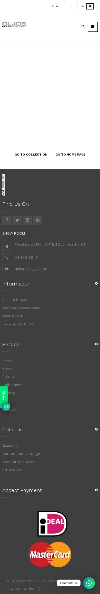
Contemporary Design (21, 427)
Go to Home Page (70, 154)
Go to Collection (31, 154)
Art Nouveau (12, 444)
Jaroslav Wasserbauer (21, 281)
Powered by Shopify (23, 562)
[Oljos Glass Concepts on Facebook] (7, 194)
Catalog (9, 383)
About (7, 375)
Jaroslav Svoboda (17, 298)
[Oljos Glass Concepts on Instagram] (27, 194)
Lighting (8, 367)
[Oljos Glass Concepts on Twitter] (17, 194)
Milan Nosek (12, 290)
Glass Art (10, 419)
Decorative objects (19, 435)
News (7, 342)
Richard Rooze (14, 273)
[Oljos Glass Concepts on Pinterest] (37, 194)
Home (7, 334)
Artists (8, 350)
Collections (12, 358)
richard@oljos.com (31, 242)
